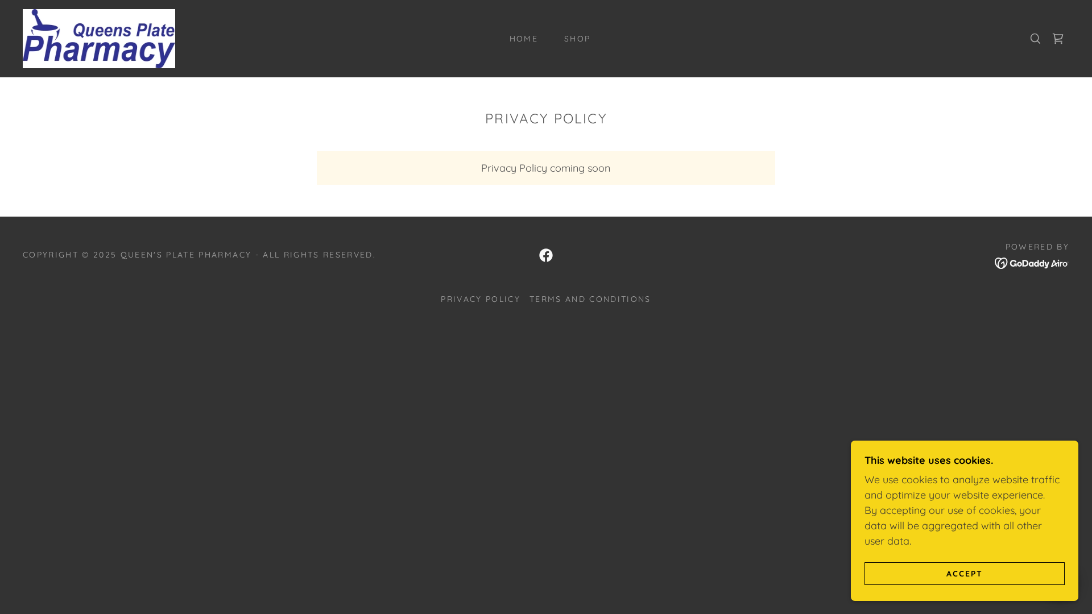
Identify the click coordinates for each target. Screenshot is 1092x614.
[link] (99, 37)
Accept (964, 573)
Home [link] (524, 39)
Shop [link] (577, 39)
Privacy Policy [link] (480, 299)
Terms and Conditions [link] (590, 299)
